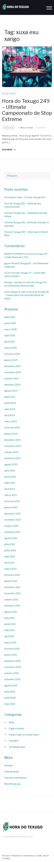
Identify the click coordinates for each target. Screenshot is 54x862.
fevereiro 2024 (12, 427)
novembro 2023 (12, 446)
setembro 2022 (12, 532)
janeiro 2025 (10, 360)
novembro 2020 (12, 667)
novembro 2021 (12, 593)
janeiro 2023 (10, 507)
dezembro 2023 (12, 440)
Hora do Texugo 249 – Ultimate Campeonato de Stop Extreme (27, 110)
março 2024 (10, 421)
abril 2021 (9, 636)
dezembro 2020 (12, 661)
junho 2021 (10, 624)
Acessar (8, 765)
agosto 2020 (10, 685)
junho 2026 (10, 323)
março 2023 (10, 495)
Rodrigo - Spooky (13, 282)
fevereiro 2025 (12, 354)
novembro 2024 (12, 372)
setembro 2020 (12, 679)
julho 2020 (9, 691)
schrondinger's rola (14, 292)
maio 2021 (9, 630)
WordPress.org (12, 784)
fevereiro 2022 (12, 575)
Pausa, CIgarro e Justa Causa (24, 734)
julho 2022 (9, 544)
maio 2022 (9, 556)
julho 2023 (9, 470)
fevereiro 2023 (12, 501)
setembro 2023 (12, 458)
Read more (9, 149)
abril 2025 (9, 341)
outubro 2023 (11, 452)
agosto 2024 (11, 390)
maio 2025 (9, 335)
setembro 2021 (12, 605)
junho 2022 (10, 550)
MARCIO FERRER (13, 254)
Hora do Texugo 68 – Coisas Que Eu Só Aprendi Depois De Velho (26, 295)
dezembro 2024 (12, 366)
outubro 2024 (11, 378)
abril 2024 (9, 415)
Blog (11, 722)
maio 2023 (9, 483)
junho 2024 (10, 403)
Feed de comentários (15, 777)
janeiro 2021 (10, 655)
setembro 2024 (12, 384)
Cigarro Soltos (16, 728)
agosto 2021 (10, 612)
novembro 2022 (12, 519)
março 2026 (10, 329)
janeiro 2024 (11, 433)
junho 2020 (10, 697)
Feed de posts (11, 771)
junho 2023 (10, 476)
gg (5, 263)
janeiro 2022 (10, 581)
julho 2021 (9, 618)
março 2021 (10, 642)
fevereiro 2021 (12, 648)
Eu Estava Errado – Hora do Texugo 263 (24, 197)
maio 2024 (9, 409)
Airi (44, 856)
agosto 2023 (10, 464)
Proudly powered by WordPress (18, 856)
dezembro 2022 (12, 513)
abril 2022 (9, 562)
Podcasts (8, 128)
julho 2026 (9, 317)
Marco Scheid (26, 127)
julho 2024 (9, 397)
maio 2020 (9, 704)
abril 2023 (9, 489)
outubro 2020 (11, 673)
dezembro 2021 (12, 587)
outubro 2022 (11, 526)
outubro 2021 (11, 599)
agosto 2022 (10, 538)
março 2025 (10, 348)
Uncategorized (17, 747)
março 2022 (10, 569)
